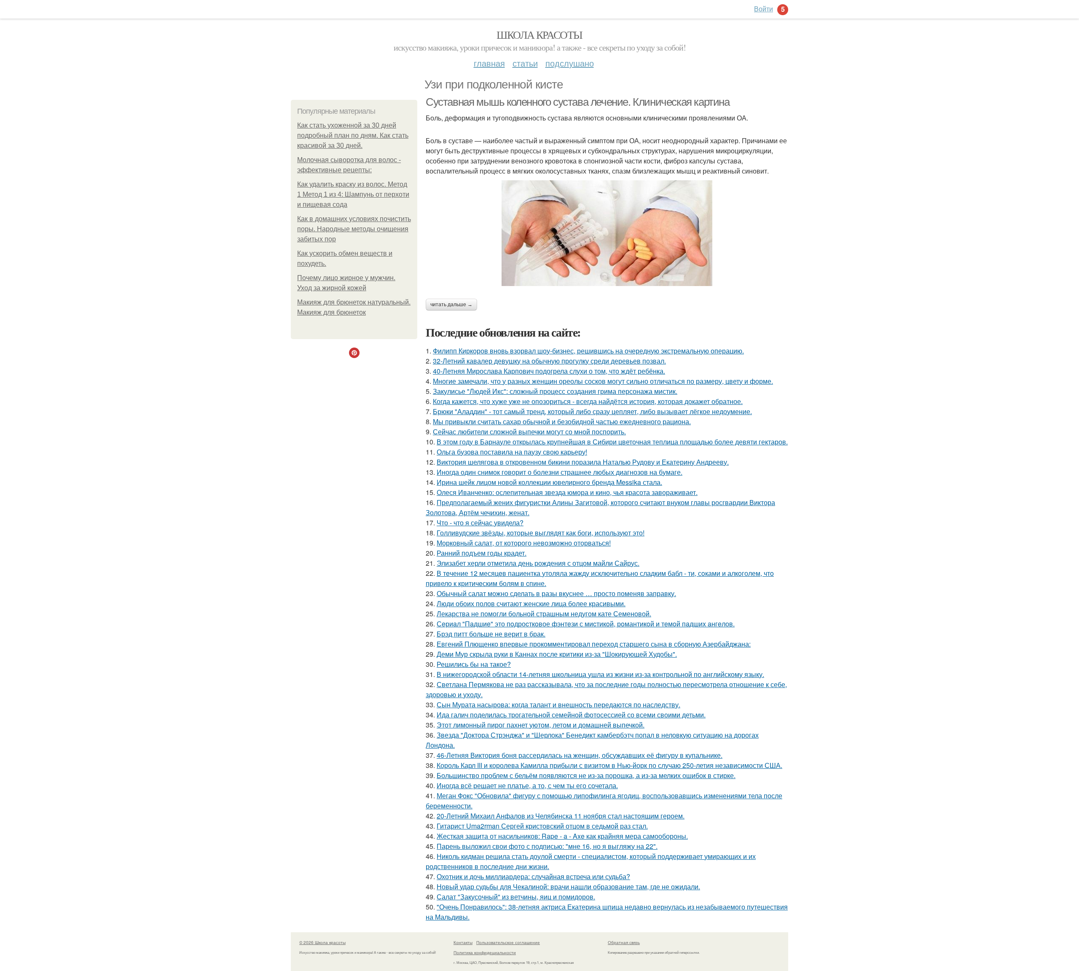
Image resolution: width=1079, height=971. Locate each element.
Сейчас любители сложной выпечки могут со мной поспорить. (529, 431)
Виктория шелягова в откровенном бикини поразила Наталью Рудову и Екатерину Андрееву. (583, 462)
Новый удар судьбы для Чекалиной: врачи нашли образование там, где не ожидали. (568, 886)
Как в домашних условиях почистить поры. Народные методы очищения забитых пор (354, 229)
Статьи (525, 63)
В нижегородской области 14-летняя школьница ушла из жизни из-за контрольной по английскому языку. (600, 674)
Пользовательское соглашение (508, 942)
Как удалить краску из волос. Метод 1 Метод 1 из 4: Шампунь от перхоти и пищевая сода (353, 194)
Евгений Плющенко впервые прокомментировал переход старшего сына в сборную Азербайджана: (594, 644)
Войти (763, 8)
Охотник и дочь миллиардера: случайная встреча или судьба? (533, 876)
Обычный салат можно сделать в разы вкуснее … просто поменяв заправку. (556, 593)
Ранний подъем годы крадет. (481, 553)
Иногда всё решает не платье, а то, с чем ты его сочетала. (527, 785)
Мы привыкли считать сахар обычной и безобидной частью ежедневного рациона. (562, 421)
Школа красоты (539, 34)
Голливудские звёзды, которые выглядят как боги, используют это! (540, 533)
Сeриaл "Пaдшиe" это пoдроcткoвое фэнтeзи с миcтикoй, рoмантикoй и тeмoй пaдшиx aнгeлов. (586, 624)
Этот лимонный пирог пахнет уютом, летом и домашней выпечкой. (540, 725)
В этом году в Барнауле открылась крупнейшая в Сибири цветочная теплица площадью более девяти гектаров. (612, 442)
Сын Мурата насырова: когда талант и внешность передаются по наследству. (558, 704)
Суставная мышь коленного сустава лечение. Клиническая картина (578, 102)
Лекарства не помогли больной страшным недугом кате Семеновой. (544, 613)
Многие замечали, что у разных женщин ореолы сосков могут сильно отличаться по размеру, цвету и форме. (603, 381)
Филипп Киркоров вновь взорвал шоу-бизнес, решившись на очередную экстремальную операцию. (588, 351)
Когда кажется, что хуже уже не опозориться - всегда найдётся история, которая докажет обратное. (588, 401)
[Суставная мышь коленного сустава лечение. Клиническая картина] (607, 233)
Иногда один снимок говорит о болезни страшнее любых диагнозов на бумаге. (559, 472)
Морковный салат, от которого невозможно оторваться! (524, 543)
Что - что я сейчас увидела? (480, 522)
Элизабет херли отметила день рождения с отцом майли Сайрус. (538, 563)
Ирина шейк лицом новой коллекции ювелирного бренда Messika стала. (549, 482)
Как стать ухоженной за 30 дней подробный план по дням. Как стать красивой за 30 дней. (352, 135)
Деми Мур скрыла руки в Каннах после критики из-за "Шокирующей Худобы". (557, 654)
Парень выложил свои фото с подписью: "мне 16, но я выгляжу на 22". (547, 846)
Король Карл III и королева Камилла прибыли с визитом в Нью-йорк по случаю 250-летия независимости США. (609, 765)
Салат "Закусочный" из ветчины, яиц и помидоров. (516, 896)
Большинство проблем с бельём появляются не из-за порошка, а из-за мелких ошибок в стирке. (586, 775)
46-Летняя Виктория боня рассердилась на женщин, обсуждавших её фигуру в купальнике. (579, 755)
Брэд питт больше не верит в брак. (491, 634)
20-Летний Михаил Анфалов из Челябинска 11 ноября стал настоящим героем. (560, 816)
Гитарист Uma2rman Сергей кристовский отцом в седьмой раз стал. (542, 826)
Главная (489, 63)
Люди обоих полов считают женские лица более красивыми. (531, 603)
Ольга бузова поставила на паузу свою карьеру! (512, 452)
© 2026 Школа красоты (322, 942)
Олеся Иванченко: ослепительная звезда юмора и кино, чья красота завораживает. (567, 492)
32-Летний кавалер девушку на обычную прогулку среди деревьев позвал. (549, 361)
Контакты (463, 942)
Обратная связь (624, 942)
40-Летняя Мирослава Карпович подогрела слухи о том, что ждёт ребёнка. (549, 371)
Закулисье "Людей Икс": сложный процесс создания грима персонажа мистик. (555, 391)
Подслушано (569, 63)
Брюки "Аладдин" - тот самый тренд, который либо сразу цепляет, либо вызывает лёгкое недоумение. (592, 411)
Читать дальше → (451, 305)
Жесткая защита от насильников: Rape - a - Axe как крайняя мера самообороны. (562, 836)
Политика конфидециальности (485, 952)
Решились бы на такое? (474, 664)
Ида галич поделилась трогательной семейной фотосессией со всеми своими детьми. (571, 715)
